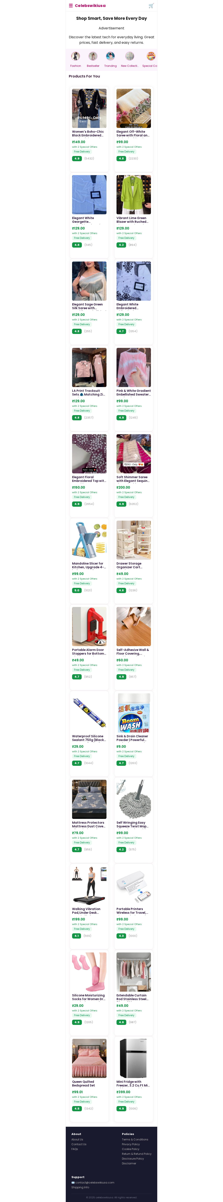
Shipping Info (80, 1187)
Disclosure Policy (133, 1158)
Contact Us (78, 1144)
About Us (77, 1139)
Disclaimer (129, 1163)
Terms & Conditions (135, 1139)
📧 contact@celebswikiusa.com (92, 1182)
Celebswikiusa (90, 5)
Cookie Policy (130, 1149)
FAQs (74, 1149)
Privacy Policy (131, 1144)
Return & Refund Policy (137, 1154)
